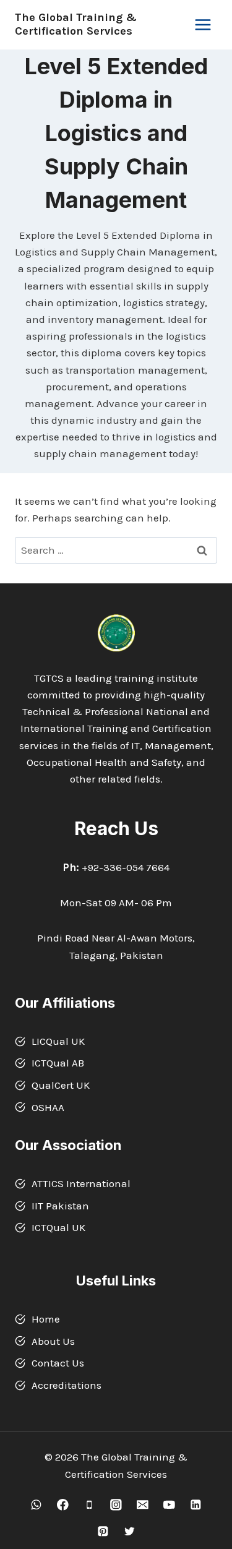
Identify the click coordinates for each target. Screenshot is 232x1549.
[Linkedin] (195, 1504)
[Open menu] (202, 24)
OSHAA (48, 1107)
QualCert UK (61, 1085)
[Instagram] (116, 1504)
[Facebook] (62, 1504)
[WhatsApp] (36, 1504)
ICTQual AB (58, 1063)
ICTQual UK (58, 1227)
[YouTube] (169, 1504)
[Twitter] (129, 1531)
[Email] (142, 1504)
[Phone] (89, 1504)
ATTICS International (81, 1183)
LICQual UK (58, 1041)
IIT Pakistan (60, 1205)
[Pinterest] (102, 1531)
